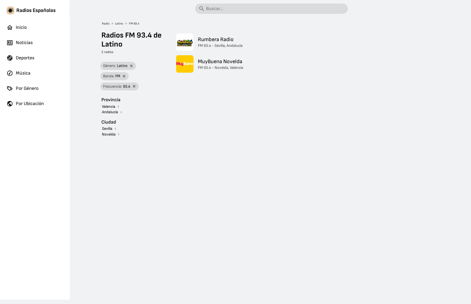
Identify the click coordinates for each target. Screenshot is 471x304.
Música (23, 73)
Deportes (25, 58)
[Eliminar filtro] (131, 66)
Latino (119, 23)
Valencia (108, 106)
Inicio (21, 27)
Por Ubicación (30, 103)
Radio (106, 23)
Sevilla (107, 128)
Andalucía (110, 112)
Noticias (24, 42)
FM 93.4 (134, 23)
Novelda (109, 134)
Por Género (27, 88)
